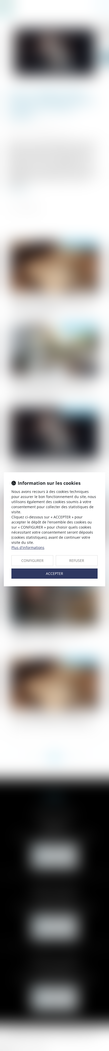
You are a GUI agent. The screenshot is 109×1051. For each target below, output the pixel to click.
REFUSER (76, 560)
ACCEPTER (54, 573)
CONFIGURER (32, 560)
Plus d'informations (27, 547)
